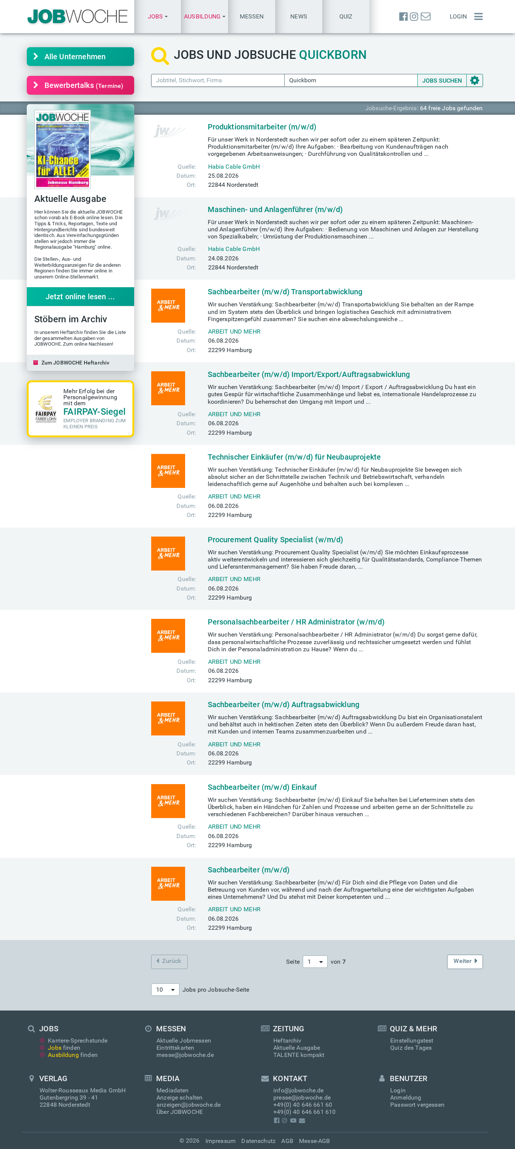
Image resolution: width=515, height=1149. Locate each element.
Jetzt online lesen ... (80, 296)
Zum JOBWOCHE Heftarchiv (75, 363)
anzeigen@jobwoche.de (188, 1104)
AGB (287, 1140)
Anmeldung (405, 1097)
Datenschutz (258, 1140)
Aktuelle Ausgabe (296, 1047)
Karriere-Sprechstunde (77, 1040)
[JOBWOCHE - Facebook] (403, 16)
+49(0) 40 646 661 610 (304, 1111)
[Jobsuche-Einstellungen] (474, 80)
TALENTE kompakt (298, 1054)
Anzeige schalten (179, 1097)
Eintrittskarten (175, 1047)
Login (458, 16)
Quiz (346, 16)
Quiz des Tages (411, 1047)
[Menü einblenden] (477, 16)
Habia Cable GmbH (234, 166)
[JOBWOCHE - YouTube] (293, 1120)
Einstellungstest (412, 1040)
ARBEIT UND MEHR (234, 331)
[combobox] (315, 961)
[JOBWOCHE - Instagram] (414, 16)
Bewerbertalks (84, 85)
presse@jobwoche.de (302, 1097)
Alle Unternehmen (75, 56)
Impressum (220, 1140)
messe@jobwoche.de (185, 1054)
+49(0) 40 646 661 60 (302, 1104)
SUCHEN (442, 80)
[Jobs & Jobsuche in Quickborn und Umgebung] (77, 16)
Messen (252, 16)
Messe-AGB (314, 1140)
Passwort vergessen (417, 1104)
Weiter (463, 960)
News (298, 16)
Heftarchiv (287, 1040)
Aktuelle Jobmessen (183, 1040)
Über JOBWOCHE (179, 1111)
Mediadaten (172, 1090)
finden (64, 1047)
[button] (157, 16)
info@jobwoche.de (298, 1090)
